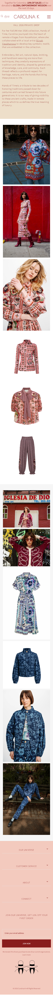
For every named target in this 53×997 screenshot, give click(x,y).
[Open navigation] (47, 17)
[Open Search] (2, 16)
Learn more (26, 955)
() (8, 16)
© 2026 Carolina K (19, 988)
